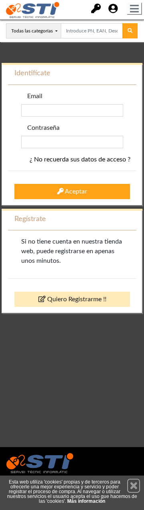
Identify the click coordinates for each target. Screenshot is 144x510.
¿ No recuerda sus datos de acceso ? (80, 159)
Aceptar (75, 191)
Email (34, 96)
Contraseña (43, 128)
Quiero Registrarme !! (76, 299)
